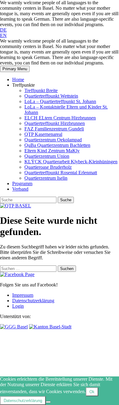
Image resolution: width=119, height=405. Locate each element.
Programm (22, 183)
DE (3, 30)
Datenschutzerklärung (33, 300)
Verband (20, 189)
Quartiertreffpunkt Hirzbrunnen (54, 123)
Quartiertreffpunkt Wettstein (51, 96)
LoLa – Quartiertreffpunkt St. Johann (60, 101)
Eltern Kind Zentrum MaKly (52, 150)
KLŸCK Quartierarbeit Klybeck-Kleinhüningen (70, 161)
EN (3, 35)
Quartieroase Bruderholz (48, 167)
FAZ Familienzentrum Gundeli (54, 128)
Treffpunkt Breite (41, 90)
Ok (92, 391)
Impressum (22, 295)
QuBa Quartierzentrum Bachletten (57, 145)
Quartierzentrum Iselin (45, 178)
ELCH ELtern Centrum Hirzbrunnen (60, 117)
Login (18, 306)
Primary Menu (14, 69)
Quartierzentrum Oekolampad (53, 139)
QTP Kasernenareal (43, 134)
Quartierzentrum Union (46, 156)
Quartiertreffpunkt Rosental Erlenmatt (60, 172)
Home (18, 79)
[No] (48, 402)
